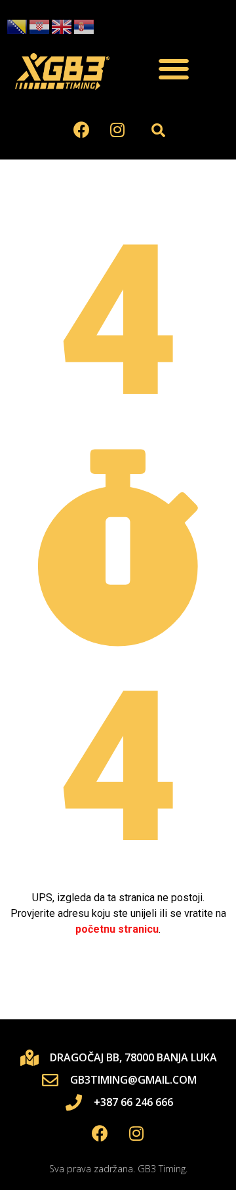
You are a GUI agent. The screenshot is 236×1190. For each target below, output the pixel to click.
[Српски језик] (84, 26)
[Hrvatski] (40, 26)
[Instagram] (117, 130)
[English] (62, 26)
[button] (174, 69)
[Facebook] (81, 130)
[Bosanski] (18, 26)
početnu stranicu (117, 929)
